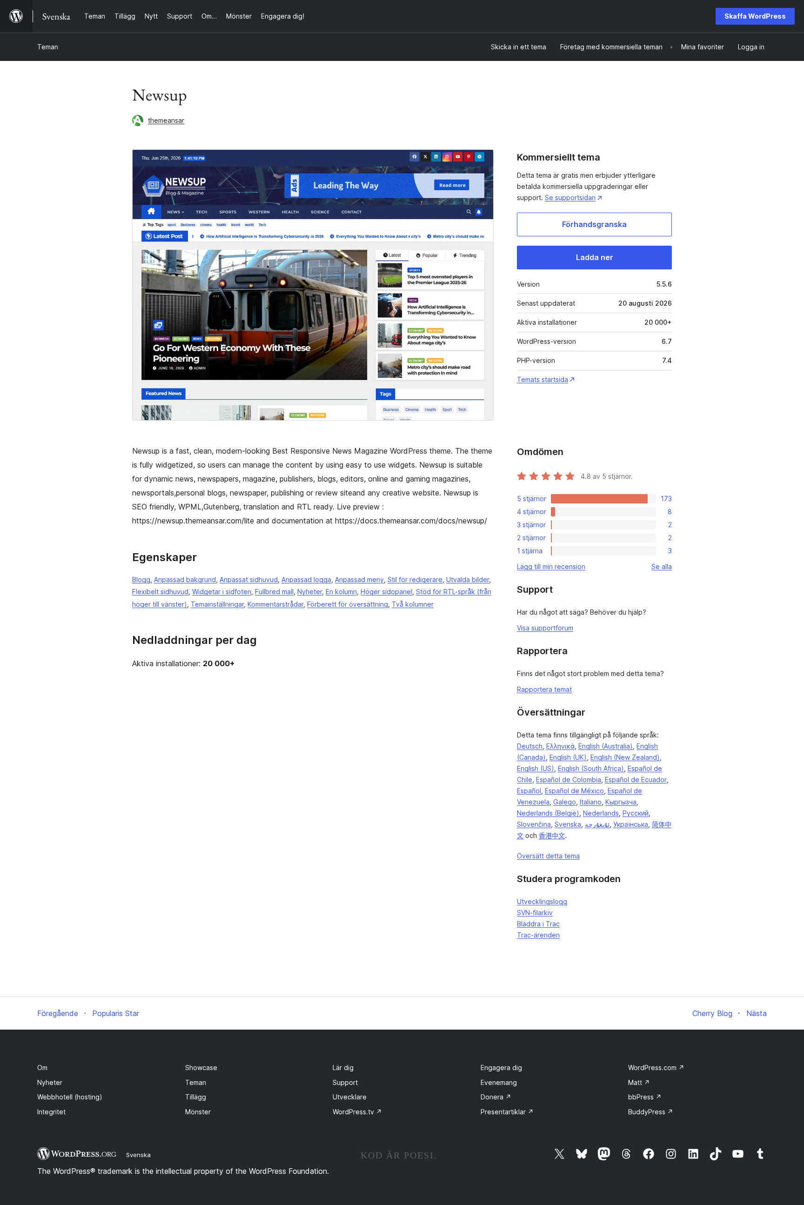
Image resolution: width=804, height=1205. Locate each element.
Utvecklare (350, 1097)
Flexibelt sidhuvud (160, 592)
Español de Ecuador (636, 779)
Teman (47, 47)
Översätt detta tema (548, 856)
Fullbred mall (274, 592)
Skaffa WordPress (755, 16)
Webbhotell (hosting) (69, 1097)
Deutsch (530, 746)
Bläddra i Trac (538, 924)
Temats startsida (542, 379)
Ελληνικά (560, 746)
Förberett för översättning (347, 604)
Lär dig (343, 1067)
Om (42, 1067)
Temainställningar (217, 604)
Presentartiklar (507, 1112)
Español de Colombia (568, 779)
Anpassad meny (359, 579)
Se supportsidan (570, 197)
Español (529, 791)
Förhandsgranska (594, 224)
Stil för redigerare (415, 579)
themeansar (166, 120)
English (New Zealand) (625, 757)
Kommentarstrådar (275, 604)
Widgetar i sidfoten (221, 592)
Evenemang (499, 1082)
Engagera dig (501, 1067)
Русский (636, 813)
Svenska (568, 824)
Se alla (661, 566)
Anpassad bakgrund (185, 579)
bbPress (645, 1097)
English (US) (535, 768)
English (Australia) (605, 746)
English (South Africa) (591, 768)
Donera (496, 1097)
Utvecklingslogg (542, 901)
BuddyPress (650, 1112)
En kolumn (341, 592)
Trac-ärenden (538, 935)
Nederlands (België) (548, 813)
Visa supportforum (545, 628)
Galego (564, 802)
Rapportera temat (544, 689)
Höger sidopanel (386, 592)
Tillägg (195, 1097)
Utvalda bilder (467, 579)
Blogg (141, 579)
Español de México (574, 791)
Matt (639, 1082)
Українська (630, 824)
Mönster (198, 1112)
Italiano (591, 802)
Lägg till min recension (551, 566)
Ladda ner (594, 257)
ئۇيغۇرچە (597, 824)
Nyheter (309, 592)
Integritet (51, 1112)
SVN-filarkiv (535, 913)
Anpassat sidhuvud (249, 579)
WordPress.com (656, 1067)
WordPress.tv (357, 1112)
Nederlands (601, 813)
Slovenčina (534, 824)
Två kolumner (413, 604)
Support (345, 1082)
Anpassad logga (306, 579)
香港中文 (552, 835)
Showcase (201, 1067)
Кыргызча (620, 802)
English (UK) (568, 757)
